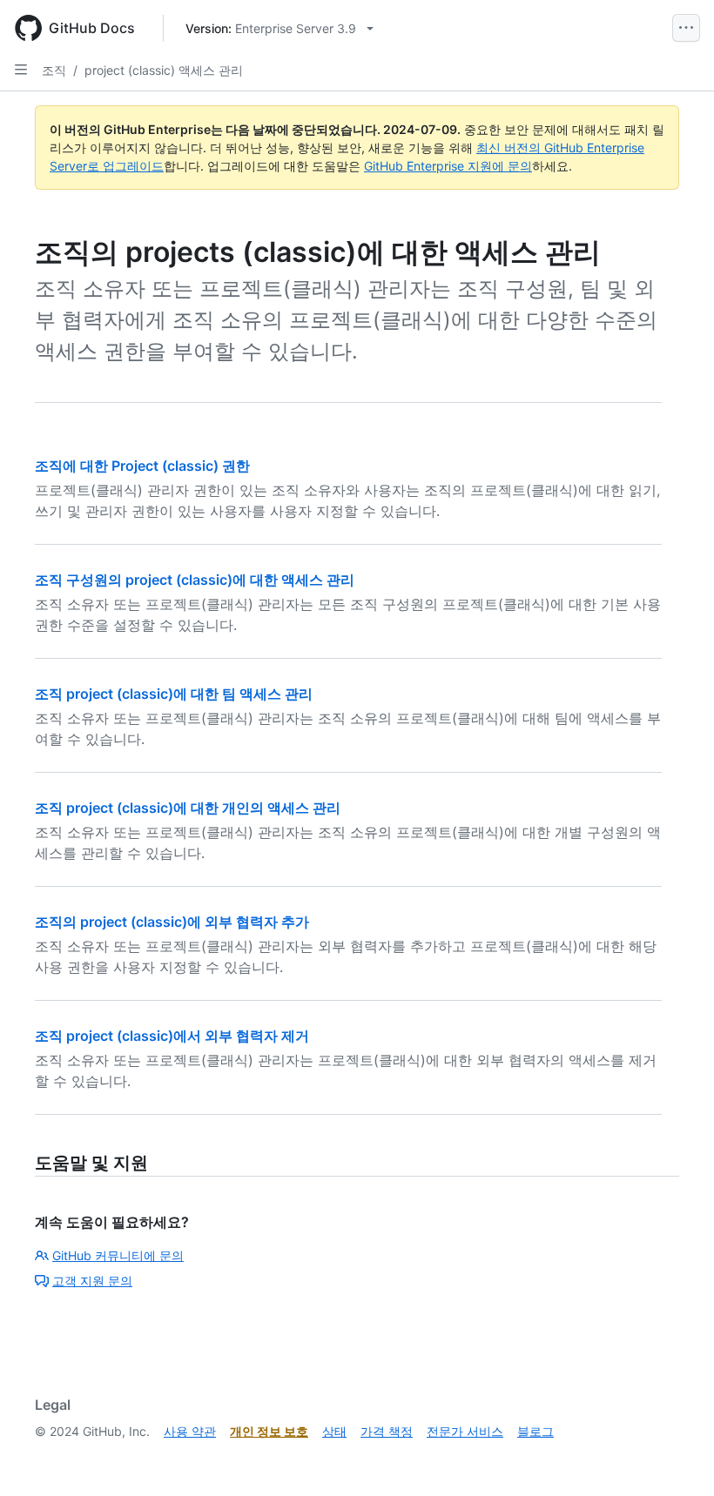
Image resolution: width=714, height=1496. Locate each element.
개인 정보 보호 (269, 1431)
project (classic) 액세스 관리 (163, 70)
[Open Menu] (686, 28)
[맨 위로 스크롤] (675, 1457)
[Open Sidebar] (21, 70)
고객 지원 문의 (92, 1280)
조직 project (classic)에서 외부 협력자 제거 (172, 1035)
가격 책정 (386, 1431)
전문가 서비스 (465, 1431)
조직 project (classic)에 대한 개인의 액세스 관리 (187, 807)
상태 (334, 1431)
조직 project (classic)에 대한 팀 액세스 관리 (174, 693)
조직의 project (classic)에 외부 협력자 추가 (172, 921)
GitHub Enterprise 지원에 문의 (448, 165)
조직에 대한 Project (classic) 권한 (142, 465)
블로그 (535, 1431)
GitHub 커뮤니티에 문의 (118, 1255)
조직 (54, 70)
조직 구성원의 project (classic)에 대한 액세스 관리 (194, 579)
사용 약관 (190, 1431)
